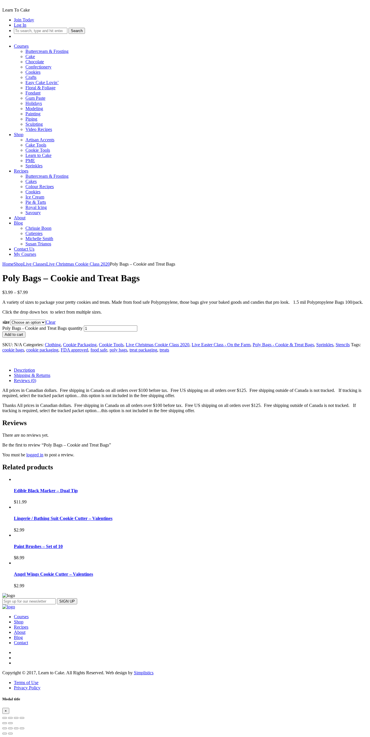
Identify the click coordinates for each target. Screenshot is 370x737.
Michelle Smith (39, 238)
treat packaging (143, 349)
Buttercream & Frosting (47, 51)
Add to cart (14, 334)
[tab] (191, 370)
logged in (34, 454)
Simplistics (143, 672)
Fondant (32, 92)
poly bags (118, 349)
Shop (18, 134)
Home (8, 264)
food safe (98, 349)
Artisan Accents (39, 139)
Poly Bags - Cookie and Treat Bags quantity (42, 328)
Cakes (31, 181)
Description (24, 370)
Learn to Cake (38, 155)
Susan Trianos (38, 243)
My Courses (25, 254)
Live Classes (34, 264)
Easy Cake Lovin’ (42, 82)
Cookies (32, 72)
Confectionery (38, 66)
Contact (21, 642)
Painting (32, 113)
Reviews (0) (25, 380)
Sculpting (34, 124)
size (6, 322)
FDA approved (74, 349)
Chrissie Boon (38, 228)
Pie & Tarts (35, 202)
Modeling (34, 108)
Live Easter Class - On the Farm (221, 344)
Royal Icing (36, 207)
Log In (20, 25)
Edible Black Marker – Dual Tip (46, 490)
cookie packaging (42, 349)
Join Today (24, 19)
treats (164, 349)
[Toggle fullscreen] (16, 718)
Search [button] (77, 31)
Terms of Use (26, 682)
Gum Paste (35, 98)
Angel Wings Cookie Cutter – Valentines (53, 574)
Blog (18, 223)
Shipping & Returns (32, 375)
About (19, 217)
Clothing (53, 344)
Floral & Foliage (40, 87)
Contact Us (24, 249)
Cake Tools (35, 144)
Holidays (33, 103)
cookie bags (13, 349)
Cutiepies (33, 233)
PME (30, 160)
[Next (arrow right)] (10, 723)
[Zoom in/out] (22, 718)
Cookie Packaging (80, 344)
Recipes (21, 170)
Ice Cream (34, 197)
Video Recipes (38, 129)
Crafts (30, 77)
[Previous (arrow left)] (4, 723)
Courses (21, 46)
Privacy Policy (27, 687)
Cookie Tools (37, 150)
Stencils (343, 344)
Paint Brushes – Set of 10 (38, 546)
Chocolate (34, 61)
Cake (30, 56)
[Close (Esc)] (4, 718)
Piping (31, 118)
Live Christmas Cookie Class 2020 (78, 264)
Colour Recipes (39, 186)
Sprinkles (33, 165)
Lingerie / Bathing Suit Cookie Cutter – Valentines (63, 518)
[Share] (10, 718)
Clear (51, 322)
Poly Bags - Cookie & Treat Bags (283, 344)
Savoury (33, 212)
